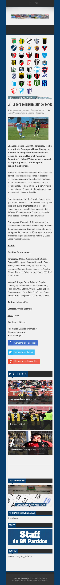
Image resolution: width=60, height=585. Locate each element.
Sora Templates (20, 578)
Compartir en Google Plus (26, 361)
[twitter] (36, 3)
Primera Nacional (27, 113)
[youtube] (49, 3)
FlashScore (13, 518)
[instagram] (43, 3)
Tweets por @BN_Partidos (20, 556)
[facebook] (30, 3)
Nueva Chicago (14, 113)
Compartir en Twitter (23, 352)
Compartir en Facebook (25, 343)
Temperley (40, 113)
